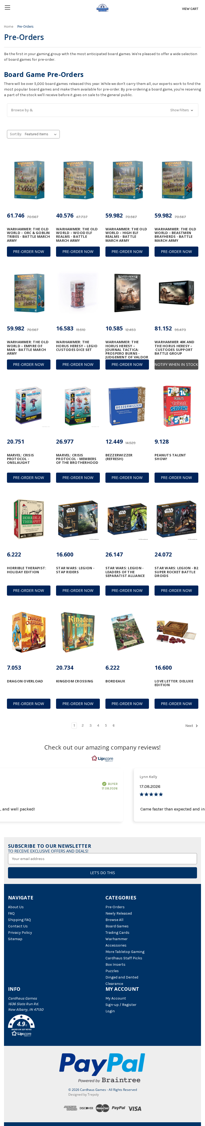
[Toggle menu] (7, 7)
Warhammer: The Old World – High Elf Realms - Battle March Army (126, 234)
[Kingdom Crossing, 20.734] (78, 632)
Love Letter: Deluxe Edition (174, 683)
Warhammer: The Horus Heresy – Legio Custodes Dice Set (76, 345)
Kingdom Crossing (74, 681)
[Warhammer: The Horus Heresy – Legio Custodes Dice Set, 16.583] (78, 293)
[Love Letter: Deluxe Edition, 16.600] (176, 632)
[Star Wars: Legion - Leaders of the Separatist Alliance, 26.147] (127, 519)
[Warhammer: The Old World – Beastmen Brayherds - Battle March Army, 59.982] (176, 180)
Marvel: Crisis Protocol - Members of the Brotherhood (77, 459)
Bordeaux (115, 681)
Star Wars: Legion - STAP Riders (75, 570)
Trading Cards (117, 932)
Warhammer (116, 939)
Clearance (114, 983)
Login (110, 1011)
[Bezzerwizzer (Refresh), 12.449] (127, 406)
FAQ (11, 913)
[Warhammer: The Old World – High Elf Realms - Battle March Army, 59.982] (127, 180)
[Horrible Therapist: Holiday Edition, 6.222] (29, 519)
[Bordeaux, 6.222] (127, 632)
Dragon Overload (25, 681)
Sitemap (15, 939)
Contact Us (18, 926)
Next (189, 725)
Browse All (114, 920)
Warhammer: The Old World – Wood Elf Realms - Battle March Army (77, 234)
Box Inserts (115, 964)
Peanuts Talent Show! (170, 457)
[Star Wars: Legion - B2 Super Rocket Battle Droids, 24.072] (176, 519)
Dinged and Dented (121, 977)
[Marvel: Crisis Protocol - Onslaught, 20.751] (29, 406)
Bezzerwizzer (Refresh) (119, 457)
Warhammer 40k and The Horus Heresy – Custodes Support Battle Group (174, 347)
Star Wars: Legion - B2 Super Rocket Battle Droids (176, 572)
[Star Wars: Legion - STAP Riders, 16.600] (78, 519)
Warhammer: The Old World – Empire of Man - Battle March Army (28, 347)
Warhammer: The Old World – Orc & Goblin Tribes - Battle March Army (28, 234)
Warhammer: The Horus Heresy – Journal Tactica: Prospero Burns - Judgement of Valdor (126, 349)
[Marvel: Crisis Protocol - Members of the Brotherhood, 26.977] (78, 406)
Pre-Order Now (28, 251)
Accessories (116, 945)
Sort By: (16, 134)
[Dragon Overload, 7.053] (29, 632)
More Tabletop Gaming (124, 951)
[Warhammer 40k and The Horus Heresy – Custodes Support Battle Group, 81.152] (176, 293)
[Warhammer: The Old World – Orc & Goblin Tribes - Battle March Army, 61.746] (29, 180)
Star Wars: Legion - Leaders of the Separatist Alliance (125, 572)
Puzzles (112, 971)
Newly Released (118, 913)
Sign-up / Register (120, 1004)
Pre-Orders (115, 907)
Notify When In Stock (176, 364)
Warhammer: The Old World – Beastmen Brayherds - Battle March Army (175, 234)
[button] (102, 110)
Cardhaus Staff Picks (123, 958)
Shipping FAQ (19, 920)
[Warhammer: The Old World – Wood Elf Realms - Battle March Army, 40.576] (78, 180)
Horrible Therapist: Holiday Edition (26, 570)
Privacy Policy (20, 932)
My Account (115, 998)
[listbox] (42, 134)
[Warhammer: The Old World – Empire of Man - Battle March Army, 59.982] (29, 293)
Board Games (117, 926)
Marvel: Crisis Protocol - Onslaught (20, 459)
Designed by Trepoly (83, 1094)
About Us (16, 907)
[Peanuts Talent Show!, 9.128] (176, 406)
